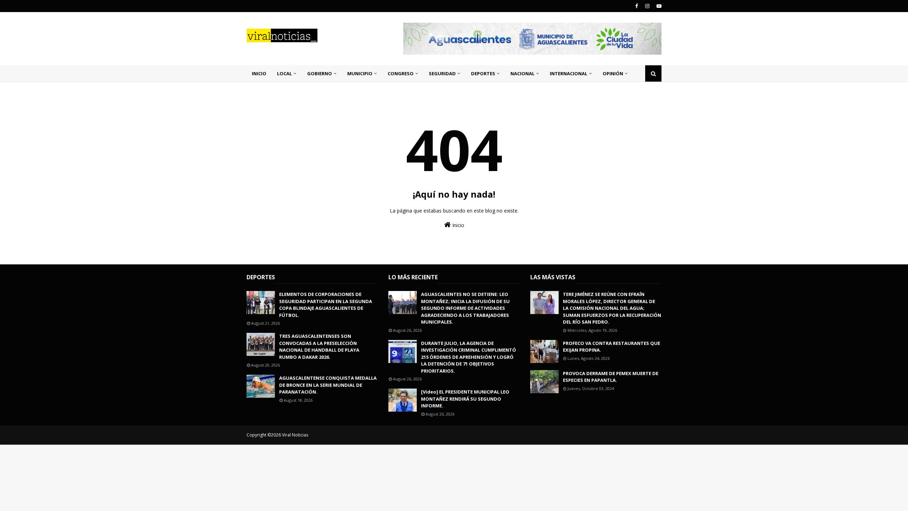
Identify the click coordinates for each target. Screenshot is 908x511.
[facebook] (636, 6)
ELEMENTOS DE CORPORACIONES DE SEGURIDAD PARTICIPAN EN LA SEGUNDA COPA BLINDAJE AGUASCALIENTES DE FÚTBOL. (325, 304)
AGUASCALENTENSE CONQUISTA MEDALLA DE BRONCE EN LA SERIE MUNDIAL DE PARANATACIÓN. (328, 385)
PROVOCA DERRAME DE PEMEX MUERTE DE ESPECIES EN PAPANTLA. (610, 377)
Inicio (457, 225)
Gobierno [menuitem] (319, 73)
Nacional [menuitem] (522, 73)
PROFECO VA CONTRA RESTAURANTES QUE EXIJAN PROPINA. (611, 346)
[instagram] (647, 6)
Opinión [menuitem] (613, 73)
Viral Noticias (295, 435)
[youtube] (658, 6)
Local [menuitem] (284, 73)
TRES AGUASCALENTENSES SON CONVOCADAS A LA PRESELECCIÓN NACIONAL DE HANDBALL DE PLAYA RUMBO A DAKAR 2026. (319, 346)
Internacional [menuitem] (568, 73)
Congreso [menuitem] (401, 73)
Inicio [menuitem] (259, 73)
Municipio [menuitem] (359, 73)
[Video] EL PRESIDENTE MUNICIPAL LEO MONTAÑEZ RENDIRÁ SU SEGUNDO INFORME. (465, 399)
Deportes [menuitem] (483, 73)
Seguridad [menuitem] (442, 73)
